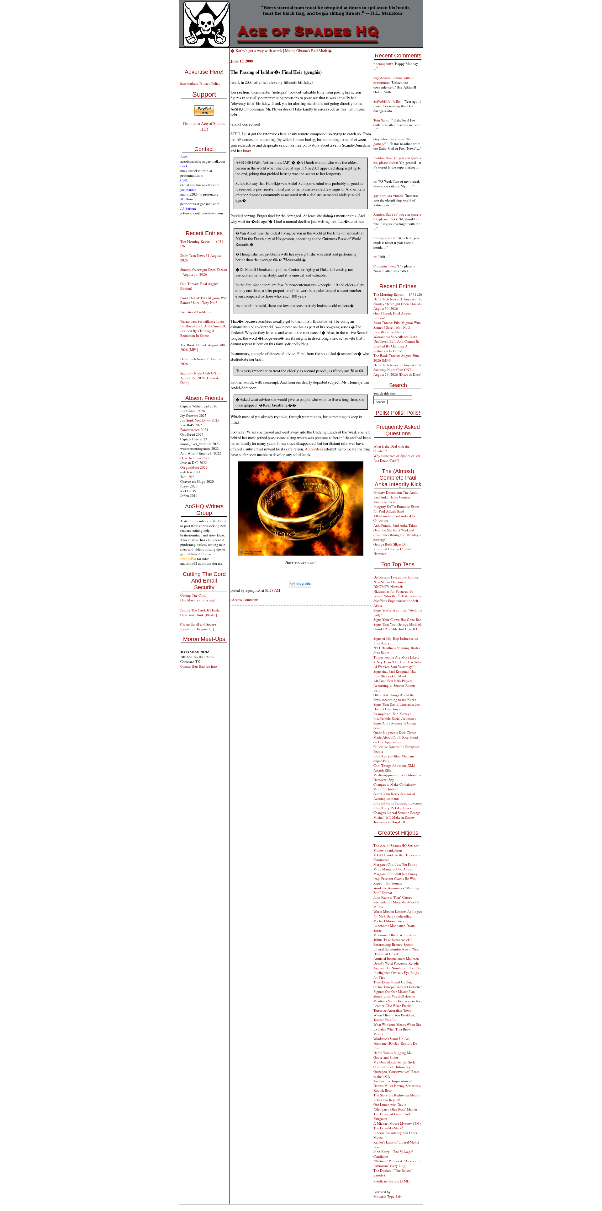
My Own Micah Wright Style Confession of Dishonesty (394, 1064)
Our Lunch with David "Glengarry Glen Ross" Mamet (395, 1106)
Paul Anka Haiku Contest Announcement (391, 499)
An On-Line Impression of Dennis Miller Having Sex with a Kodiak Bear (397, 1086)
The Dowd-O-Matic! (388, 1128)
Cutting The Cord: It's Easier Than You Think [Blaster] (200, 612)
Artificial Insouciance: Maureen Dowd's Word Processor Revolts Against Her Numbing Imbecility (397, 963)
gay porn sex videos (388, 195)
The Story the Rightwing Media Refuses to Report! (396, 1097)
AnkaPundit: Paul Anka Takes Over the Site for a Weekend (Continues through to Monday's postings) (396, 532)
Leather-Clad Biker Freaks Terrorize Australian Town (392, 1008)
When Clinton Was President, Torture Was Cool (394, 1017)
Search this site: (384, 393)
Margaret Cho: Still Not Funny (395, 873)
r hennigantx (382, 63)
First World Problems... (197, 311)
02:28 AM (272, 590)
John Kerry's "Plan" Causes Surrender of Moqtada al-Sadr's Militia (396, 902)
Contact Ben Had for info (198, 666)
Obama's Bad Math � (314, 50)
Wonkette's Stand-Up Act (391, 1038)
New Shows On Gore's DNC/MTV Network (389, 584)
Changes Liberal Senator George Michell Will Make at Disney (396, 815)
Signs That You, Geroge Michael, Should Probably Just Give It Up (397, 626)
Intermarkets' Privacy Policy (200, 83)
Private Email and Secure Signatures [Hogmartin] (198, 626)
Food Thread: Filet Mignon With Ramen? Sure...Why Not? (204, 300)
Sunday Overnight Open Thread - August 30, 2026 (203, 272)
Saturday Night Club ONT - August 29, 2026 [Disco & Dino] (200, 378)
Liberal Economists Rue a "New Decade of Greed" (396, 951)
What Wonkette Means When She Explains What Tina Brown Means (397, 1029)
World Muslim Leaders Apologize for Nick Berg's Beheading (397, 913)
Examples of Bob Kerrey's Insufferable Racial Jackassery (394, 716)
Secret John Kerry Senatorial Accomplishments (394, 796)
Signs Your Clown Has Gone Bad (397, 619)
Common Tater (384, 266)
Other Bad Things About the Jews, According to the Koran (394, 697)
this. (353, 215)
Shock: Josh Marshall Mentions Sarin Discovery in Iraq (397, 998)
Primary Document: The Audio (396, 492)
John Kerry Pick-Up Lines (392, 807)
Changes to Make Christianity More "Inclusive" (394, 786)
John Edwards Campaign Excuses (397, 803)
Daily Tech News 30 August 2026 (397, 365)
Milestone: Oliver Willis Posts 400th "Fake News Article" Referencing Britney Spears (394, 940)
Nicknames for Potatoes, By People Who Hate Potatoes (397, 593)
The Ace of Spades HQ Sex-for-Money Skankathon (396, 848)
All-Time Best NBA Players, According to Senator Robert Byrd (394, 685)
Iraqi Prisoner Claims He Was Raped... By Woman (394, 880)
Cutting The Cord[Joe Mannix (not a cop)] (198, 597)
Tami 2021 (188, 476)
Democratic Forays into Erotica (396, 577)
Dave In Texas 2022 (194, 457)
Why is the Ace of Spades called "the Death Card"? (396, 458)
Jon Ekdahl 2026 (192, 410)
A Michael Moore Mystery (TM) (397, 1123)
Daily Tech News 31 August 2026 (397, 299)
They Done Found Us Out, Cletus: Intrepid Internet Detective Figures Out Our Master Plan (397, 987)
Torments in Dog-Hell (389, 822)
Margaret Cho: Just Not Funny (395, 864)
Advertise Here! (204, 72)
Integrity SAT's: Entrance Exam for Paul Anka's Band (396, 509)
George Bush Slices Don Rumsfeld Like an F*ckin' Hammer (392, 549)
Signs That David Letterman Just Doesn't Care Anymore (396, 706)
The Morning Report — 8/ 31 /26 (397, 294)
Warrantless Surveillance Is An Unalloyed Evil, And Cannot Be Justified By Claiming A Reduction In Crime (203, 328)
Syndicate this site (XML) (391, 1181)
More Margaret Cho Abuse (392, 869)
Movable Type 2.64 (387, 1196)
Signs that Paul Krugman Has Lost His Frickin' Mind (394, 673)
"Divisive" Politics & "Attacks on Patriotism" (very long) (396, 1163)
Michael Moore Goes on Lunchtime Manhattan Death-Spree (394, 925)
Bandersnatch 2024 (194, 429)
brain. (247, 150)
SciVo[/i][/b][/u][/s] (387, 101)
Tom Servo (381, 120)
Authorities (314, 449)
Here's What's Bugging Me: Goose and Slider (393, 1055)
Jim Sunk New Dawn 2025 (199, 420)
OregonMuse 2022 (194, 467)
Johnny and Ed (384, 237)
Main (289, 50)
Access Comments (245, 599)
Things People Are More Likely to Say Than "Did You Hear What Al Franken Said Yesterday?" (397, 662)
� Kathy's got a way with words (256, 50)
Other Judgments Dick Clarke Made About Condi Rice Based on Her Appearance (395, 737)
